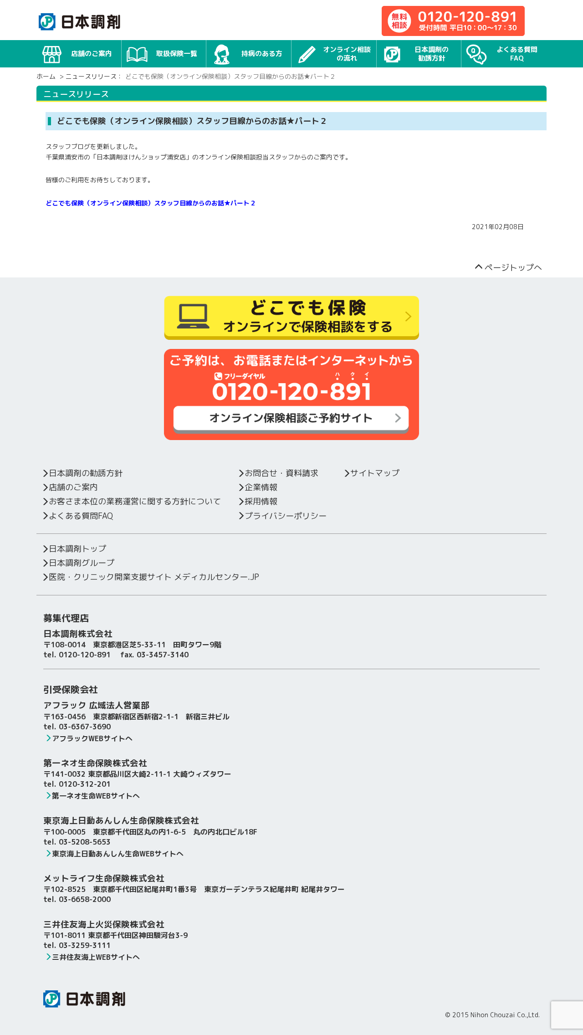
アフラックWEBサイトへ (92, 738)
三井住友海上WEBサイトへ (96, 957)
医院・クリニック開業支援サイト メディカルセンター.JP (154, 577)
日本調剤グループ (81, 563)
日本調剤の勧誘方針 (431, 54)
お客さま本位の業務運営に (135, 501)
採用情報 (261, 501)
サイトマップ (374, 473)
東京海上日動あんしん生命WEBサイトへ (118, 854)
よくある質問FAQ (516, 54)
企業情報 (261, 487)
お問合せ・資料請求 (281, 473)
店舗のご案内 (91, 53)
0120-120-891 (85, 655)
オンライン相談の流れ (347, 54)
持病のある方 (261, 53)
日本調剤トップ (77, 548)
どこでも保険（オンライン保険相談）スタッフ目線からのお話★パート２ (151, 203)
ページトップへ (513, 267)
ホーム (46, 76)
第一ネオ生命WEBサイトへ (96, 796)
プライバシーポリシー (286, 516)
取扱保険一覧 (176, 53)
